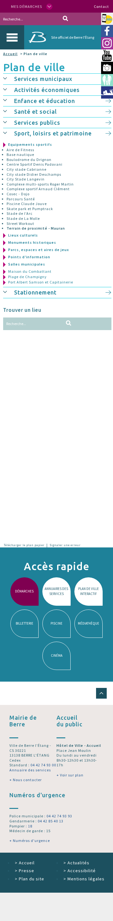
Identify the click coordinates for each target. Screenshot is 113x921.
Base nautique (20, 154)
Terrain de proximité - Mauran (36, 228)
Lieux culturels (23, 235)
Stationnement (35, 292)
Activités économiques (47, 90)
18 (30, 826)
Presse (24, 870)
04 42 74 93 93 (59, 816)
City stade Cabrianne (26, 169)
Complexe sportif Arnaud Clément (38, 188)
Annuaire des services (30, 770)
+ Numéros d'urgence (29, 840)
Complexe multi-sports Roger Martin (40, 184)
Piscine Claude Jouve (27, 203)
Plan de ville (34, 67)
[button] (8, 78)
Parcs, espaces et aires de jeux (38, 249)
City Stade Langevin (26, 179)
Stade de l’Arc (20, 213)
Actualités (76, 863)
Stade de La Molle (23, 218)
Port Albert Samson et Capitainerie (40, 282)
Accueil (10, 53)
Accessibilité (79, 870)
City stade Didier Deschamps (34, 174)
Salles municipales (26, 264)
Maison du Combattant (29, 271)
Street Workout (20, 223)
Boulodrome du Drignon (29, 159)
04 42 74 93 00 (43, 765)
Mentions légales (84, 879)
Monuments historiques (32, 242)
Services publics (37, 122)
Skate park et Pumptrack (30, 208)
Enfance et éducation (44, 101)
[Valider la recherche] (65, 19)
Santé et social (35, 111)
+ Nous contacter (25, 779)
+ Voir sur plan (69, 775)
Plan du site (29, 879)
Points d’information (29, 257)
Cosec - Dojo (18, 194)
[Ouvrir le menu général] (12, 37)
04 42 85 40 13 (50, 821)
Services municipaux (43, 79)
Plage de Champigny (27, 276)
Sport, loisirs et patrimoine (53, 133)
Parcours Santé (21, 199)
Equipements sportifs (30, 144)
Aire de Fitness (20, 149)
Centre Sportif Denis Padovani (34, 164)
